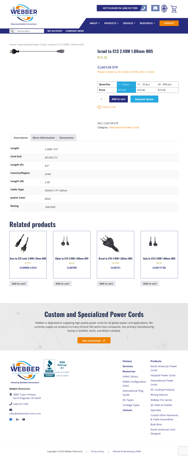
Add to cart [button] (18, 283)
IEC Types (128, 400)
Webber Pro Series (161, 400)
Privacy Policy (97, 451)
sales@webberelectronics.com (25, 413)
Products (156, 361)
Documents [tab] (66, 137)
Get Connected (91, 340)
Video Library (130, 376)
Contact (127, 410)
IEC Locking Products (163, 389)
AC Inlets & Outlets (161, 405)
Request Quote (144, 99)
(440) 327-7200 (20, 404)
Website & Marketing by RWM (127, 451)
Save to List (108, 107)
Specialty (156, 410)
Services (128, 366)
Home (12, 44)
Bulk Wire (156, 424)
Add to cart (118, 99)
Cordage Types (131, 405)
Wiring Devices (159, 394)
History (127, 361)
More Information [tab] (44, 137)
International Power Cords (32, 44)
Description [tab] (21, 137)
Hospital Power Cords (163, 375)
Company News (75, 30)
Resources (129, 371)
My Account (54, 30)
